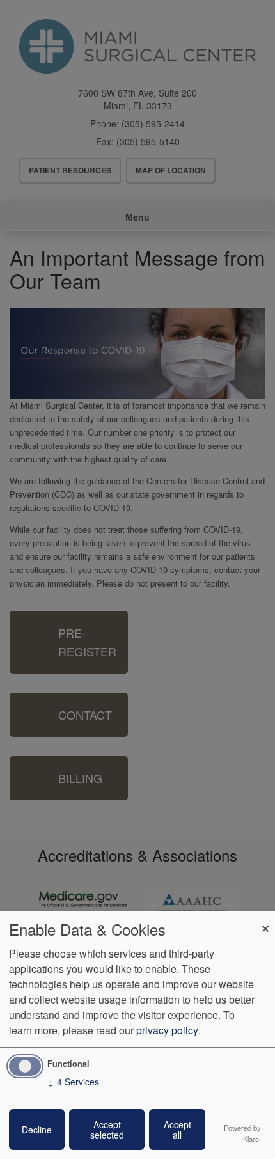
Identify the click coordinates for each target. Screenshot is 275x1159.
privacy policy (167, 1030)
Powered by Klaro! (242, 1133)
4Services (73, 1081)
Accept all (177, 1129)
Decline (37, 1129)
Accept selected (107, 1129)
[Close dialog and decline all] (265, 919)
